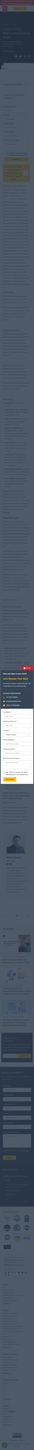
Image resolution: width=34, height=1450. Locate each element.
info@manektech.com (13, 701)
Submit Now (10, 779)
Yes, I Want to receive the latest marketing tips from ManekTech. (17, 773)
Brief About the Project (11, 758)
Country (6, 731)
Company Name (9, 749)
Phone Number (8, 740)
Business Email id (10, 721)
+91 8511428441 (12, 697)
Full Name (7, 712)
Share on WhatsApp (13, 705)
